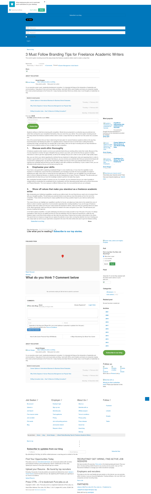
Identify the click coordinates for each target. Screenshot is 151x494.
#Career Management (64, 65)
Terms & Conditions (51, 327)
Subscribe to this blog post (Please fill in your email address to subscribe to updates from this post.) (56, 325)
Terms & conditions (84, 414)
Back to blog (30, 49)
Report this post (30, 272)
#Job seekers (110, 294)
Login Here (92, 305)
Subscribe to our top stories (68, 231)
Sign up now (56, 407)
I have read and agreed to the (43, 327)
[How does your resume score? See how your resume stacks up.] (112, 173)
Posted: (55, 65)
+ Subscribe (32, 126)
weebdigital (91, 492)
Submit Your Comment (33, 330)
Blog (28, 425)
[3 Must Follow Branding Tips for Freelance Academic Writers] (63, 71)
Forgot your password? (32, 46)
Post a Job (80, 480)
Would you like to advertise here (111, 383)
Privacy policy (82, 418)
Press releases (83, 421)
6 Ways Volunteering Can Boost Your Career (83, 336)
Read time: (29, 63)
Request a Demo (57, 428)
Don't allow (33, 10)
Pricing (55, 418)
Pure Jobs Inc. (98, 487)
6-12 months (108, 258)
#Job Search (74, 65)
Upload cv (30, 407)
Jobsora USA (81, 487)
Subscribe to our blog (75, 15)
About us (81, 404)
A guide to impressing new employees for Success (119, 125)
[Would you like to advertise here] (108, 379)
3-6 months (108, 261)
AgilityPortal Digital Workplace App (87, 490)
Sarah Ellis (106, 136)
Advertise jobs (57, 411)
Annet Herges (40, 80)
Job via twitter (31, 418)
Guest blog (82, 428)
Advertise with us (83, 407)
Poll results (30, 421)
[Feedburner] (107, 282)
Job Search (30, 411)
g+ (119, 373)
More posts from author (53, 84)
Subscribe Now (116, 451)
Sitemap (81, 432)
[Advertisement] (68, 222)
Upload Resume (30, 478)
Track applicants (57, 414)
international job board (44, 462)
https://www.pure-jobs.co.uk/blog (46, 82)
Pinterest (113, 373)
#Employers (110, 292)
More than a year (109, 256)
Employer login (57, 404)
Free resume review (32, 414)
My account (30, 404)
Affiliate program (83, 411)
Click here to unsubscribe (40, 489)
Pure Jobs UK (89, 487)
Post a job (98, 464)
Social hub (81, 425)
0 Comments (48, 65)
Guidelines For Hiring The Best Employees (119, 160)
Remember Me (31, 37)
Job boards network (58, 425)
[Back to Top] (147, 399)
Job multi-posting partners (60, 421)
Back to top (30, 441)
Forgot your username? (32, 44)
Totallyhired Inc (107, 487)
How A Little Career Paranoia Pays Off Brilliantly (43, 336)
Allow (41, 10)
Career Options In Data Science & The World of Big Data (119, 144)
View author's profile (41, 84)
